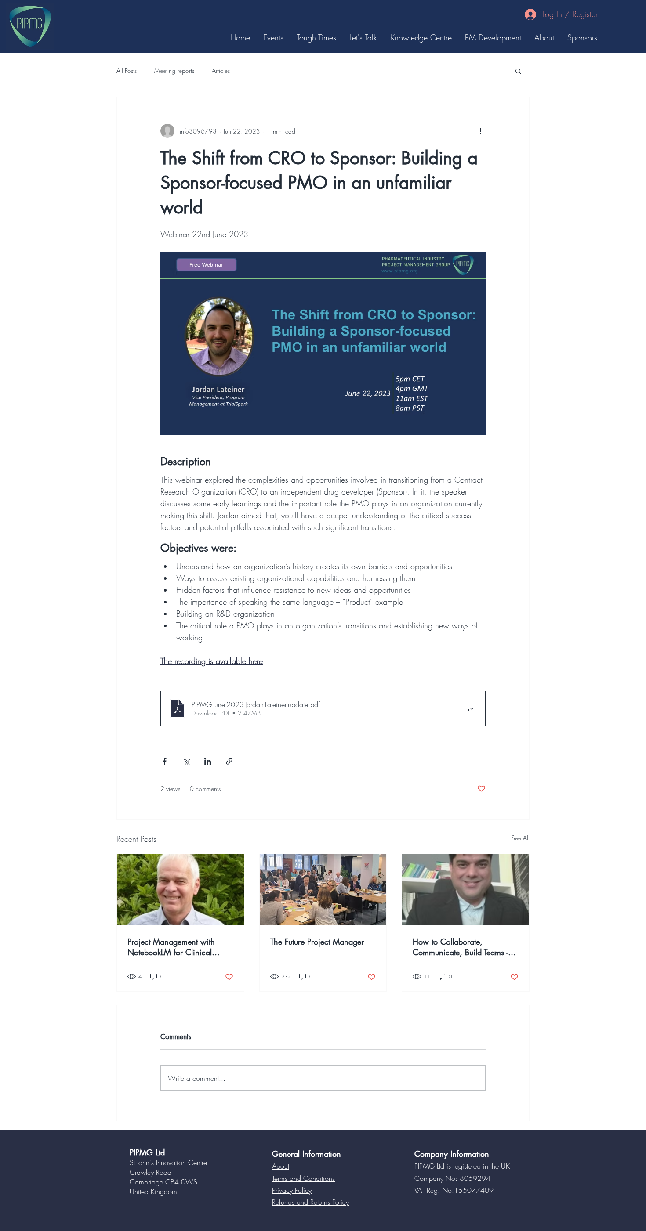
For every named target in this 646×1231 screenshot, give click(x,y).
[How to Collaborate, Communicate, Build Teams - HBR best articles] (465, 889)
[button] (518, 70)
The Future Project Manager (317, 941)
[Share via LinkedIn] (207, 761)
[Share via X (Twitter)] (186, 761)
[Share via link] (229, 761)
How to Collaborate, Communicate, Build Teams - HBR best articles (460, 946)
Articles (221, 70)
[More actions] (480, 131)
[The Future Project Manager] (323, 889)
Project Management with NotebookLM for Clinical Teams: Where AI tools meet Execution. (174, 946)
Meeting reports (174, 70)
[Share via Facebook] (164, 761)
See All (521, 838)
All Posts (126, 70)
